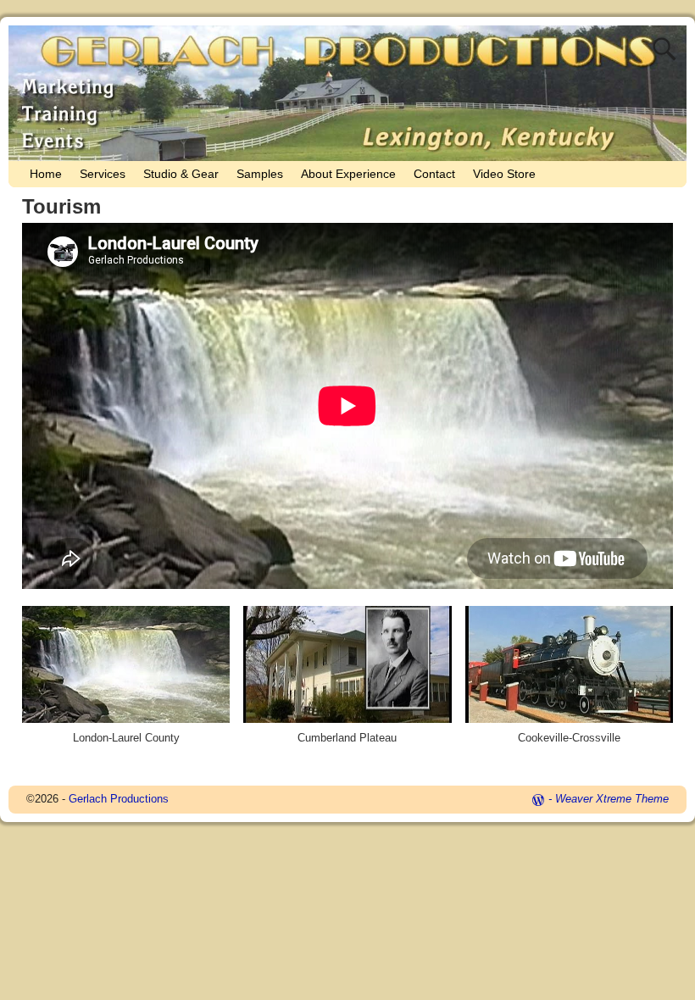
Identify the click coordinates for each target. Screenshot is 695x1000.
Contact (434, 174)
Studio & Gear (181, 174)
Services (102, 174)
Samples (259, 174)
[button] (125, 683)
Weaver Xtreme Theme (612, 798)
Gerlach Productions (119, 798)
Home (46, 174)
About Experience (348, 174)
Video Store (504, 174)
